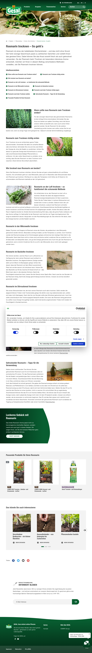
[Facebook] (15, 639)
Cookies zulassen (78, 344)
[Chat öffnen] (87, 644)
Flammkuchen (50, 402)
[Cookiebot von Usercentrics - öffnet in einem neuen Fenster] (77, 308)
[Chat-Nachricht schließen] (89, 634)
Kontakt (45, 629)
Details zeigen (77, 339)
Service (63, 7)
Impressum (9, 649)
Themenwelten (51, 7)
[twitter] (18, 561)
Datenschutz (18, 649)
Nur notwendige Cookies (47, 344)
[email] (23, 561)
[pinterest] (28, 561)
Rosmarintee (64, 353)
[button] (42, 546)
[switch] (35, 332)
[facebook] (13, 561)
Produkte (27, 7)
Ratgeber (38, 7)
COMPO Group (65, 629)
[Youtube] (18, 639)
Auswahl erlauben (63, 344)
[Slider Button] (84, 530)
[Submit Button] (75, 602)
